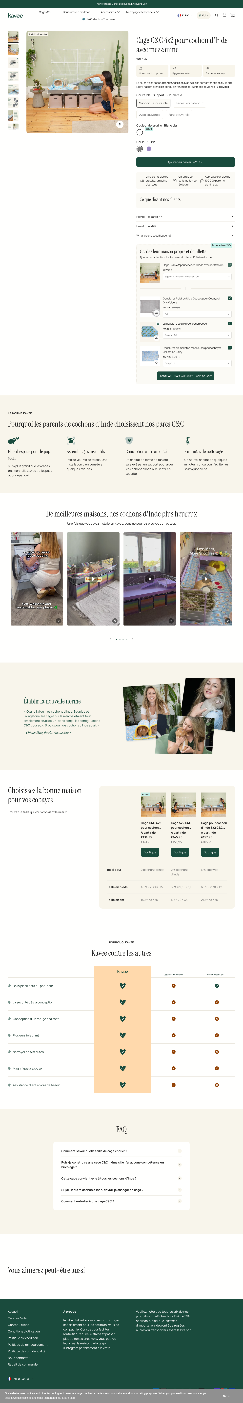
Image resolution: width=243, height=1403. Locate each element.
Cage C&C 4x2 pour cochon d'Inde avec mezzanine (151, 825)
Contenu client (18, 1325)
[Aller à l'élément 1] (116, 639)
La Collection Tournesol (101, 19)
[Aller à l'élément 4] (126, 639)
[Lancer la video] (93, 579)
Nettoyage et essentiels (140, 12)
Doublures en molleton (76, 12)
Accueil (13, 1311)
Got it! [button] (226, 1396)
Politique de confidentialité (26, 1351)
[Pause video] (37, 579)
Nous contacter (18, 1358)
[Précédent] (110, 639)
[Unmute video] (58, 621)
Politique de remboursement (27, 1345)
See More (223, 87)
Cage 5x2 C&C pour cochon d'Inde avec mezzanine (181, 825)
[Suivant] (132, 639)
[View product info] (157, 313)
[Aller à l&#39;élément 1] (13, 37)
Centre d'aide (17, 1318)
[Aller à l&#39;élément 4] (13, 76)
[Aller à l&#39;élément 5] (13, 89)
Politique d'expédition (23, 1338)
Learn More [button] (69, 1397)
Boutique (150, 852)
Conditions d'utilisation (24, 1331)
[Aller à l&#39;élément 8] (13, 129)
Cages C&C (45, 12)
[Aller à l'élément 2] (120, 639)
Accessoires (108, 12)
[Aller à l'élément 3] (123, 639)
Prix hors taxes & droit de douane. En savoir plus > (121, 3)
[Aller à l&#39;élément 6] (13, 103)
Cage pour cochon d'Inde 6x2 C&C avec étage (214, 825)
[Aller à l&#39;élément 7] (13, 116)
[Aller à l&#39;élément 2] (13, 50)
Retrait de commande (23, 1364)
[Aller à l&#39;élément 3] (13, 63)
